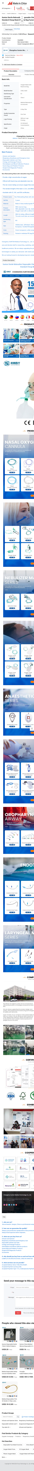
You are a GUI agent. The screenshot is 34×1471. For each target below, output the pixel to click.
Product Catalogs (28, 1417)
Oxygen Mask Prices (9, 1449)
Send (18, 1313)
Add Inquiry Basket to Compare (13, 64)
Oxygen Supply (22, 13)
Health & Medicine (11, 13)
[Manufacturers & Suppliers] (17, 3)
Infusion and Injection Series (10, 1420)
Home (3, 13)
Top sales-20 (5, 1427)
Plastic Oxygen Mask (9, 1454)
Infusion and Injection (25, 1427)
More (3, 1457)
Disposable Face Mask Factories (12, 1445)
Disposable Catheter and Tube (10, 1424)
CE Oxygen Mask (24, 1449)
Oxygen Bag (31, 13)
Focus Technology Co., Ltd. (24, 1463)
